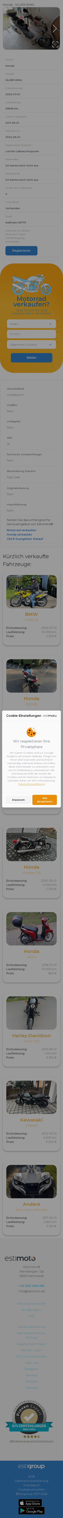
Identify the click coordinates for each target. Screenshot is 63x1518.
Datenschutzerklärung (31, 784)
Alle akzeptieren (44, 800)
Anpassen (18, 799)
